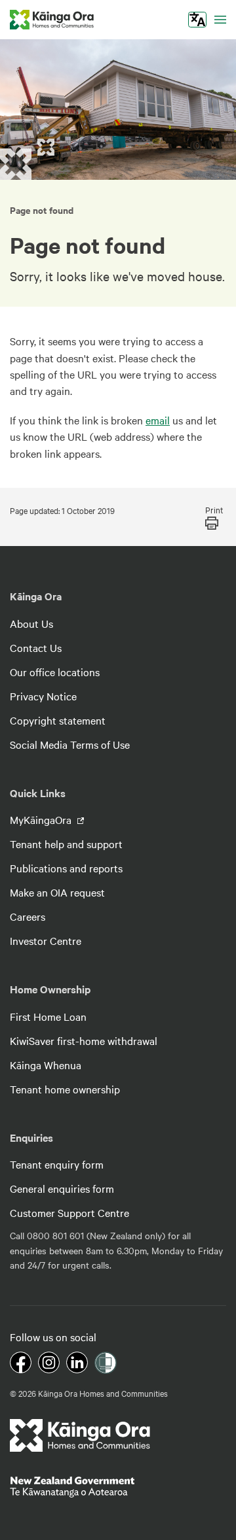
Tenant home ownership (65, 1089)
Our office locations (55, 671)
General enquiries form (62, 1188)
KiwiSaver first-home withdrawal (83, 1040)
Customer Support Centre (69, 1212)
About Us (31, 623)
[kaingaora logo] (52, 19)
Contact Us (36, 647)
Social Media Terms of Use (70, 744)
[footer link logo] (80, 1435)
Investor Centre (45, 940)
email (158, 420)
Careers (27, 916)
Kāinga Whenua (45, 1064)
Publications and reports (66, 868)
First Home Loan (48, 1016)
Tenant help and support (66, 843)
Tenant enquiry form (57, 1164)
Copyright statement (58, 720)
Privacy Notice (43, 696)
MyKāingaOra (42, 819)
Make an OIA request (57, 892)
